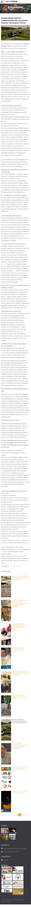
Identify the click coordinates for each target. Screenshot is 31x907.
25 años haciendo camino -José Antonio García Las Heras (20, 769)
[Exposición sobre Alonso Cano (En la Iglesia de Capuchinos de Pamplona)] (12, 830)
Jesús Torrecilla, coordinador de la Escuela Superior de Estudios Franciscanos (19, 746)
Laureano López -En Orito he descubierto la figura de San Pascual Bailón (20, 577)
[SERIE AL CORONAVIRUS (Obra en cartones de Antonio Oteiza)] (4, 830)
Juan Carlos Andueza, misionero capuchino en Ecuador (19, 697)
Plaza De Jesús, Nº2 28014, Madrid (15, 849)
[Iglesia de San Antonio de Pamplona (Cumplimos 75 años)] (12, 837)
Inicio (5, 10)
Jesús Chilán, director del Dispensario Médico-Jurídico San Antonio (20, 673)
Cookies (9, 901)
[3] (2, 814)
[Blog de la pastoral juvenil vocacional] (17, 892)
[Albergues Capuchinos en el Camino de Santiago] (17, 877)
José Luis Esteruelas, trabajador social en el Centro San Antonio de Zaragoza (18, 626)
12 (19, 815)
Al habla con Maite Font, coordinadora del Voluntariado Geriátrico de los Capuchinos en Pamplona (20, 603)
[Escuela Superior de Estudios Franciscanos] (6, 877)
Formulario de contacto (11, 852)
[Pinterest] (19, 566)
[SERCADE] (17, 887)
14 (26, 815)
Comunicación (13, 10)
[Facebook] (11, 566)
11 (16, 815)
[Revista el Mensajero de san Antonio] (6, 883)
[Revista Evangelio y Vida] (6, 887)
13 (23, 815)
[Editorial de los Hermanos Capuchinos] (17, 870)
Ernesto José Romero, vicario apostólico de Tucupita (18, 649)
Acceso (6, 860)
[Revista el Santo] (6, 891)
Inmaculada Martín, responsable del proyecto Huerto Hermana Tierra (19, 721)
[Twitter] (14, 566)
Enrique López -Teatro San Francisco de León (20, 792)
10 (13, 815)
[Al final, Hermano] (6, 870)
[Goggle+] (17, 566)
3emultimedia (14, 900)
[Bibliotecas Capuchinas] (17, 883)
